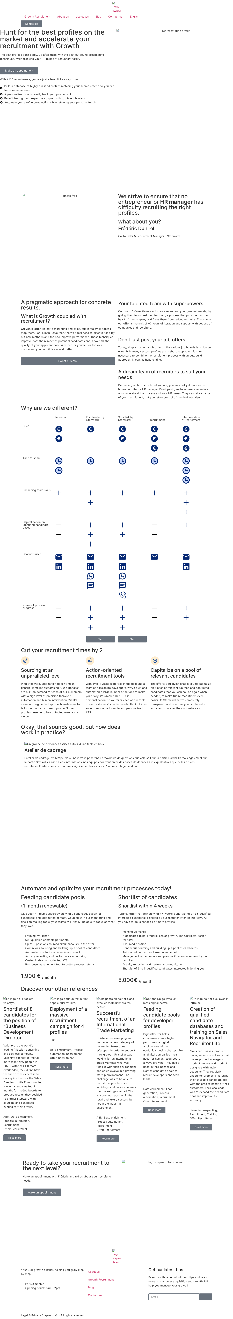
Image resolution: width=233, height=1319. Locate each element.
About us (63, 16)
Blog (98, 16)
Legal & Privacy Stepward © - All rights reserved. (53, 1315)
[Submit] (205, 1296)
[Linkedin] (152, 1308)
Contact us (115, 16)
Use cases (82, 16)
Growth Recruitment (37, 16)
